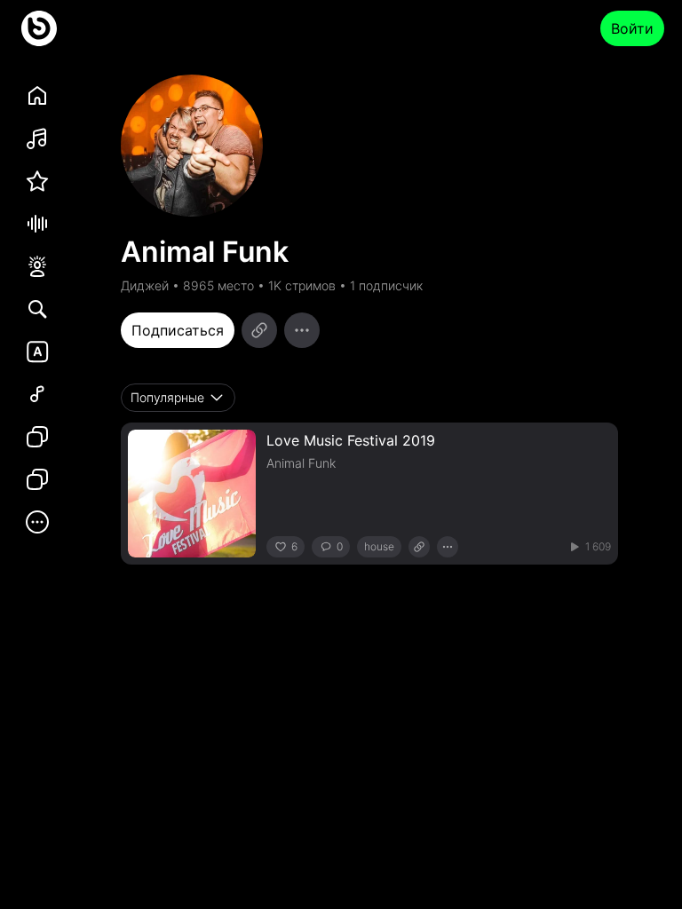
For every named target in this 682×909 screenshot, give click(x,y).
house (379, 546)
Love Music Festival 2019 (350, 440)
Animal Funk (301, 462)
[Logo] (39, 28)
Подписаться (177, 330)
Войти (632, 28)
